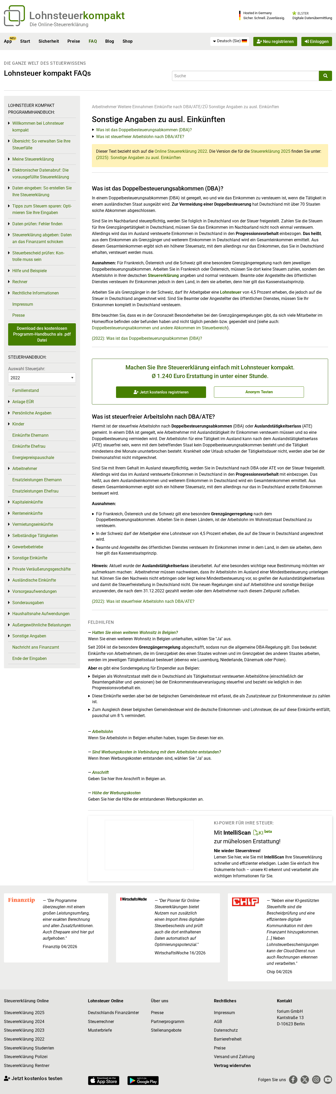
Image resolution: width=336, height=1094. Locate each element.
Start (25, 41)
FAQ (93, 41)
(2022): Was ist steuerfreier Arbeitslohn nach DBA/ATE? (143, 601)
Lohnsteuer (231, 292)
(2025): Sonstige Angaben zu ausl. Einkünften (138, 157)
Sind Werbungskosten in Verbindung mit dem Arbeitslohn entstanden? (156, 752)
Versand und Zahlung (234, 1056)
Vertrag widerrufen (232, 1065)
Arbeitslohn (102, 731)
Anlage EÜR (23, 401)
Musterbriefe (100, 1030)
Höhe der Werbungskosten (116, 792)
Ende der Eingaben (29, 658)
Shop (128, 41)
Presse (18, 315)
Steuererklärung (163, 275)
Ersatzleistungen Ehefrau (35, 491)
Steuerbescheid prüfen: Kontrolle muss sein (38, 256)
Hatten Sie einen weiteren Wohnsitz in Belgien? (135, 632)
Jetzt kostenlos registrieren (163, 392)
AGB (218, 1021)
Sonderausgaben (28, 602)
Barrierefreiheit (228, 1039)
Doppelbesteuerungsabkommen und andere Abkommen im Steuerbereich (159, 327)
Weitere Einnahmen (135, 106)
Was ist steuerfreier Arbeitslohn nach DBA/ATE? (140, 136)
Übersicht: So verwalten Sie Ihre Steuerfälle (41, 144)
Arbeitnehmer (104, 106)
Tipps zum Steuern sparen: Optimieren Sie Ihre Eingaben (42, 209)
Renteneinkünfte (27, 513)
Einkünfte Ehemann (30, 435)
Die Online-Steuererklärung (59, 24)
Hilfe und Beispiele (29, 270)
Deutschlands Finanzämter (113, 1012)
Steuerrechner (101, 1021)
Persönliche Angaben (31, 413)
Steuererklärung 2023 (24, 1030)
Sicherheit (49, 41)
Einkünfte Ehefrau (28, 446)
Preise (73, 41)
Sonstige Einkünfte (29, 557)
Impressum (22, 304)
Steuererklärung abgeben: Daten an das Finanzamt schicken (42, 238)
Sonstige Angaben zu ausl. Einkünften (244, 106)
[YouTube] (328, 1079)
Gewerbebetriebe (27, 546)
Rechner (19, 281)
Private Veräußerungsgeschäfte (41, 569)
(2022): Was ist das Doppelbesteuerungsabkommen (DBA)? (147, 338)
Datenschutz (226, 1030)
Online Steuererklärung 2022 (181, 151)
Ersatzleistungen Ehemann (37, 479)
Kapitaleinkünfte (27, 502)
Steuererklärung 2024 (24, 1021)
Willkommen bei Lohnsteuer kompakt (38, 127)
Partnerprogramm (167, 1021)
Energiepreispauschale (33, 457)
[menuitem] (229, 41)
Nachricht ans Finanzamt (35, 647)
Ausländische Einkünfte (34, 580)
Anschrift (100, 772)
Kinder (18, 424)
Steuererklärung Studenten (29, 1048)
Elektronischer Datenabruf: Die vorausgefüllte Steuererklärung (40, 173)
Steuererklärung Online (26, 1000)
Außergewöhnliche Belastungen (41, 624)
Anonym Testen (259, 392)
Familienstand (25, 390)
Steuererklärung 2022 (24, 1039)
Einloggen (319, 41)
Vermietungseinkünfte (32, 524)
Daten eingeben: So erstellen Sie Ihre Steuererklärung (42, 191)
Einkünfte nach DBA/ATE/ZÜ (181, 106)
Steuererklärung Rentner (26, 1065)
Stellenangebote (166, 1030)
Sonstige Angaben (29, 635)
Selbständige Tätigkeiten (35, 535)
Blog (109, 41)
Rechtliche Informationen (35, 293)
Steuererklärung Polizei (26, 1056)
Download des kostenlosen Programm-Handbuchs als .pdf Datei (42, 334)
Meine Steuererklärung (33, 159)
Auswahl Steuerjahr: (26, 368)
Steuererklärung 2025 (270, 151)
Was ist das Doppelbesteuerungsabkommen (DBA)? (144, 129)
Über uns (159, 1000)
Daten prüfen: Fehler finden (37, 223)
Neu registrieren (278, 41)
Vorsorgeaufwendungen (34, 591)
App (8, 41)
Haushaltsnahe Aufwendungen (41, 613)
